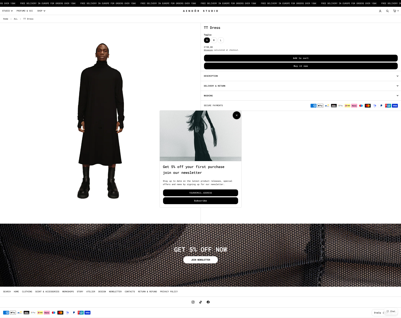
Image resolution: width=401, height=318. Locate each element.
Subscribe (200, 200)
